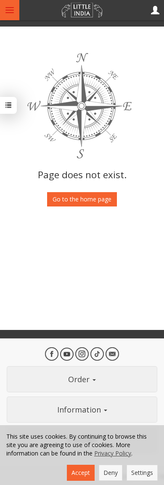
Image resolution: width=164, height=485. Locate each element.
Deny (110, 473)
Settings (142, 473)
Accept (80, 473)
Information (80, 410)
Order (80, 379)
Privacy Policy (112, 453)
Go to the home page (82, 199)
